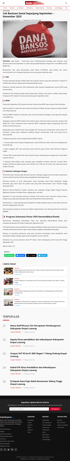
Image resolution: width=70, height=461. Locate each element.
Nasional (12, 8)
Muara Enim (45, 427)
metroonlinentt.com (9, 72)
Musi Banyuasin (47, 422)
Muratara (49, 8)
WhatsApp (10, 255)
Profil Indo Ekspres (5, 429)
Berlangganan (55, 409)
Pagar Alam (45, 434)
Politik (29, 427)
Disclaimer (3, 439)
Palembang (29, 8)
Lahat (44, 432)
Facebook (21, 255)
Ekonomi (30, 425)
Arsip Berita (60, 427)
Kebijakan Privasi (5, 446)
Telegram (43, 255)
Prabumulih (45, 430)
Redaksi (2, 431)
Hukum (30, 422)
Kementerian (7, 221)
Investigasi (20, 8)
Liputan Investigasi (62, 425)
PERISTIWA (6, 11)
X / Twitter (32, 255)
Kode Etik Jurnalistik (5, 434)
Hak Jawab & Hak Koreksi (7, 441)
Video (29, 432)
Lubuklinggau (59, 8)
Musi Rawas (45, 437)
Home (5, 8)
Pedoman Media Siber (6, 436)
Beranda (59, 420)
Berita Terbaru (61, 422)
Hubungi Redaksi (5, 443)
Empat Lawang (40, 8)
